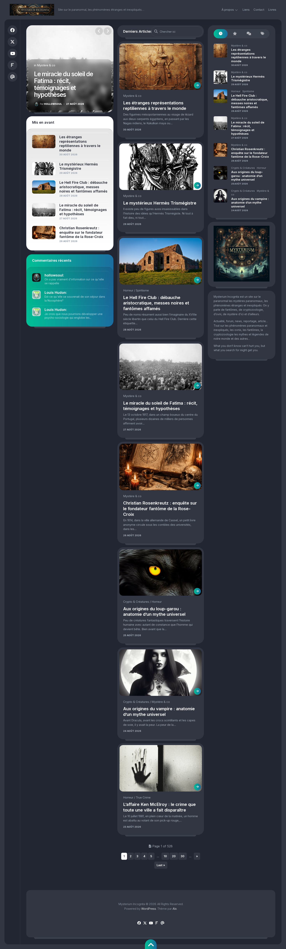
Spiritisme (142, 290)
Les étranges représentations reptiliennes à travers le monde (248, 55)
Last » (161, 865)
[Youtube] (12, 53)
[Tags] (262, 33)
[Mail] (12, 77)
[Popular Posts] (235, 33)
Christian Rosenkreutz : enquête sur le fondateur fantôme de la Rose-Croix (160, 508)
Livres (272, 9)
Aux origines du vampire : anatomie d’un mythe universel (250, 202)
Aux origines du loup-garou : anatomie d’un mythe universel (247, 175)
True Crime (143, 797)
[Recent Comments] (248, 33)
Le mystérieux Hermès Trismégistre (159, 203)
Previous (99, 31)
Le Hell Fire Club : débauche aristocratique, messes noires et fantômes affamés (156, 303)
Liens (246, 9)
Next (107, 31)
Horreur (128, 290)
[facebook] (12, 30)
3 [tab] (71, 31)
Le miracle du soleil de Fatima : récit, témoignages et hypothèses (63, 84)
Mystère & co (46, 65)
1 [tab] (64, 31)
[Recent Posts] (221, 33)
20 (174, 856)
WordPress (148, 909)
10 (165, 856)
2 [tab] (68, 31)
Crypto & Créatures (136, 602)
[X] (12, 42)
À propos (228, 9)
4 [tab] (74, 31)
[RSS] (12, 65)
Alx (175, 909)
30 (182, 856)
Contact (259, 9)
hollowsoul (51, 103)
